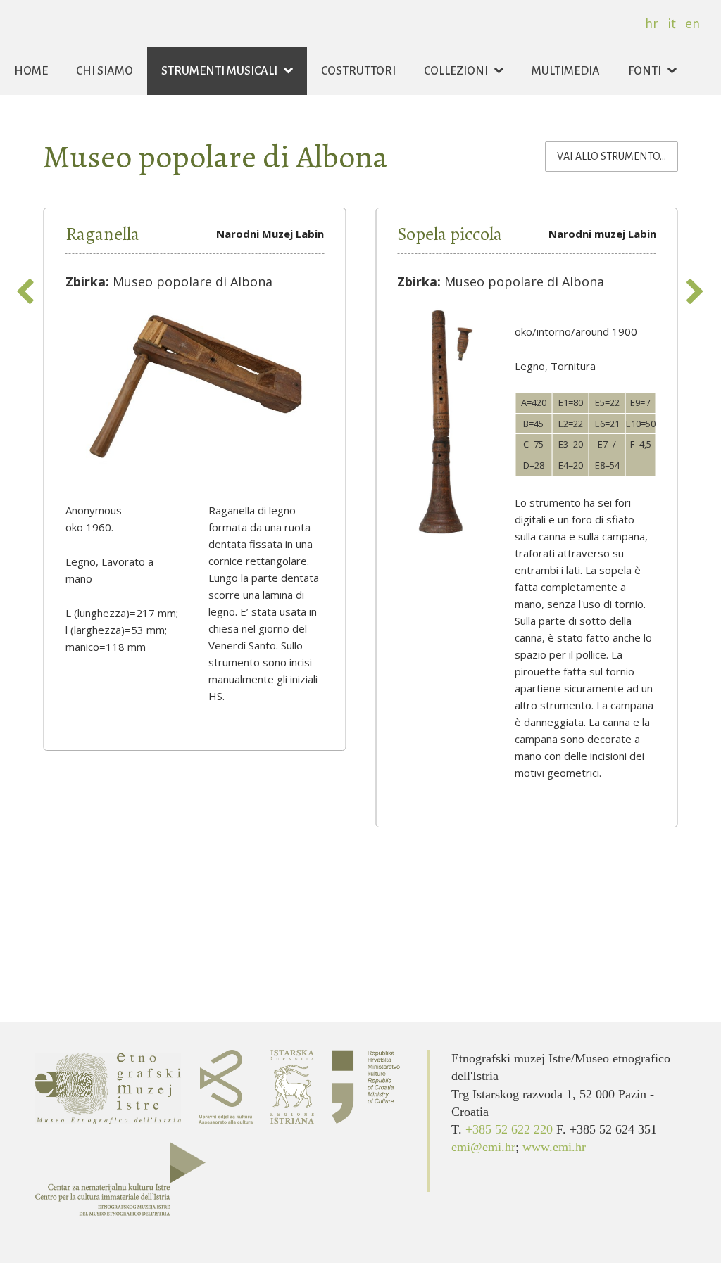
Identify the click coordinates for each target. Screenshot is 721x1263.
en (692, 23)
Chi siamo (104, 71)
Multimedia (566, 71)
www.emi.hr (554, 1147)
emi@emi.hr (483, 1147)
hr (651, 23)
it (671, 23)
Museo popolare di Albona (215, 156)
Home (31, 71)
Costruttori (358, 71)
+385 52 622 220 (510, 1129)
